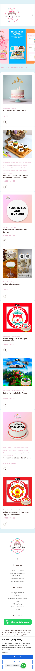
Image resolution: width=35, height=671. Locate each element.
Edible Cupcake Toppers (19, 165)
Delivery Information (17, 593)
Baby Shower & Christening (11, 448)
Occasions (6, 173)
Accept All (17, 657)
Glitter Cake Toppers (9, 108)
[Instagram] (17, 559)
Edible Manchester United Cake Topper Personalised (16, 513)
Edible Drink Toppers (11, 284)
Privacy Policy (17, 604)
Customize (17, 662)
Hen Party (19, 170)
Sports (12, 173)
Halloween (14, 445)
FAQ (17, 601)
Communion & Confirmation (11, 168)
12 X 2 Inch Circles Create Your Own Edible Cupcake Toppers (15, 176)
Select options (5, 122)
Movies (25, 170)
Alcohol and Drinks (16, 162)
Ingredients (17, 595)
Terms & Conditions (17, 607)
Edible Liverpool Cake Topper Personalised (15, 339)
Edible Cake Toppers (9, 227)
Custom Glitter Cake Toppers (15, 110)
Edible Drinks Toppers (9, 282)
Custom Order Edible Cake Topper (17, 458)
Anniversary (6, 162)
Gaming (13, 170)
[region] (17, 654)
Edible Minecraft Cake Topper (15, 393)
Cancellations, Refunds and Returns (17, 598)
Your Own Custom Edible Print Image (15, 231)
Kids (23, 390)
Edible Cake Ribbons (17, 579)
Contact (17, 610)
